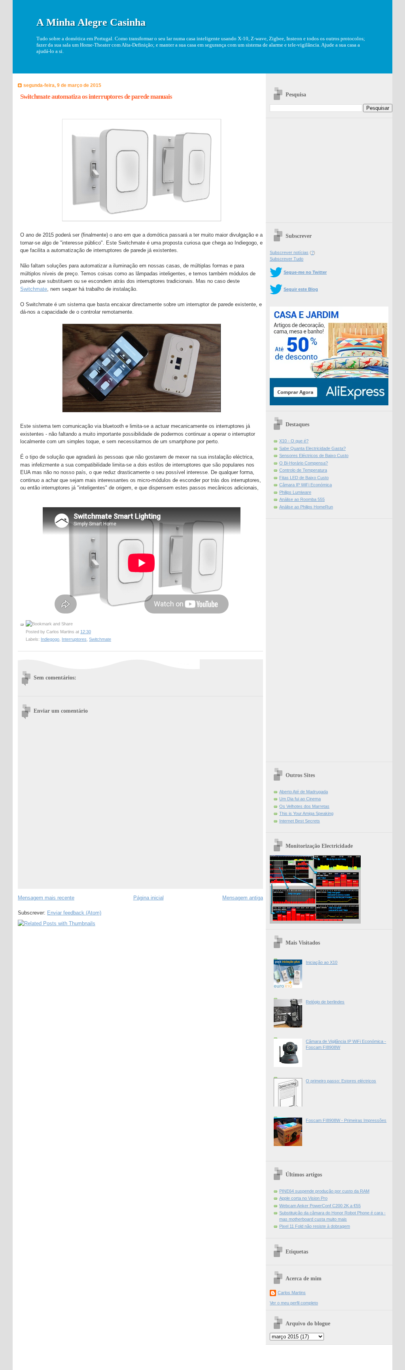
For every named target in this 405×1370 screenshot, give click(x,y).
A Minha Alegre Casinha (91, 22)
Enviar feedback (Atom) (74, 913)
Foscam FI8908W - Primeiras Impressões (346, 1120)
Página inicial (148, 898)
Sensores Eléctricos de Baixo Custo (313, 455)
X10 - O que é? (293, 440)
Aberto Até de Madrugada (303, 791)
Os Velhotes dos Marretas (304, 806)
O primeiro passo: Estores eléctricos (341, 1080)
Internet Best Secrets (299, 821)
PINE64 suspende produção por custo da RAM (324, 1191)
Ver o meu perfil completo (294, 1302)
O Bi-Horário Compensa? (303, 463)
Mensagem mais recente (46, 898)
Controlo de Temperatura (303, 470)
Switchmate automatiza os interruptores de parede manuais (96, 96)
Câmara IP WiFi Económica (305, 484)
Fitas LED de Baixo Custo (304, 477)
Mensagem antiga (242, 898)
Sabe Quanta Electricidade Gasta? (312, 448)
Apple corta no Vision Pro (303, 1198)
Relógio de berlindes (325, 1001)
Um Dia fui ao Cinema (300, 798)
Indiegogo (50, 639)
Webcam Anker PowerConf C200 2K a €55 (320, 1205)
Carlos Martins (292, 1292)
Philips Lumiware (295, 492)
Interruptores (74, 639)
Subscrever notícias (289, 252)
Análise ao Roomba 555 (302, 499)
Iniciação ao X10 (321, 962)
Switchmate (33, 289)
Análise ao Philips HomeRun (306, 506)
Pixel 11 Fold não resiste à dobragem (314, 1226)
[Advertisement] (329, 167)
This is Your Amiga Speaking (306, 813)
